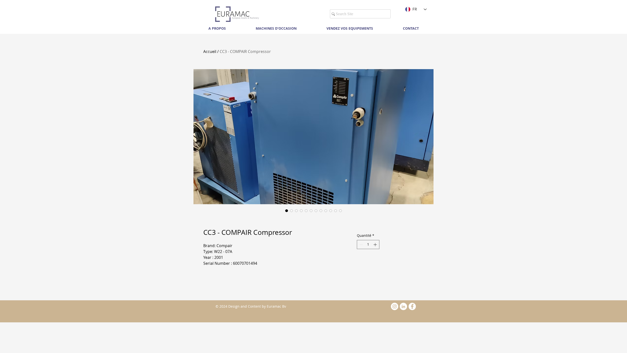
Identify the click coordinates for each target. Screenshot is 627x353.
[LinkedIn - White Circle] (403, 306)
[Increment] (376, 244)
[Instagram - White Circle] (394, 306)
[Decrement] (361, 244)
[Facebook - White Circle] (412, 306)
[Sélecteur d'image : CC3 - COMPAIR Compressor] (286, 210)
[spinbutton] (368, 244)
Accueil (209, 51)
